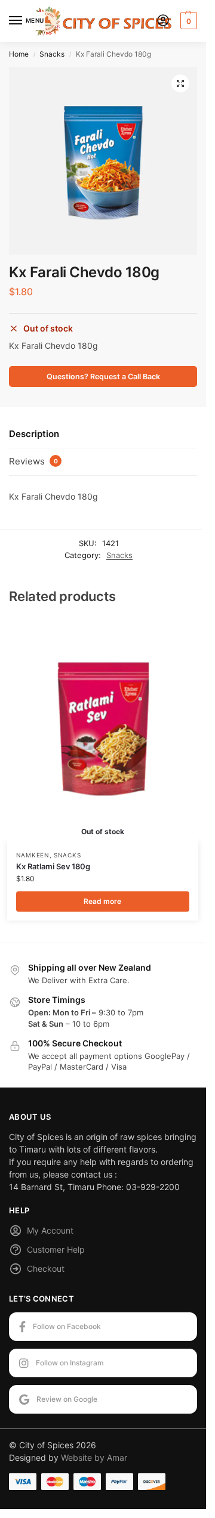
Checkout (45, 1268)
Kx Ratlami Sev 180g (53, 866)
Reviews (33, 461)
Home (19, 53)
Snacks (51, 53)
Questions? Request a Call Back (103, 376)
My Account (50, 1230)
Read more (102, 901)
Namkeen (33, 855)
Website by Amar (94, 1457)
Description (34, 433)
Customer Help (56, 1249)
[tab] (103, 434)
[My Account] (163, 21)
